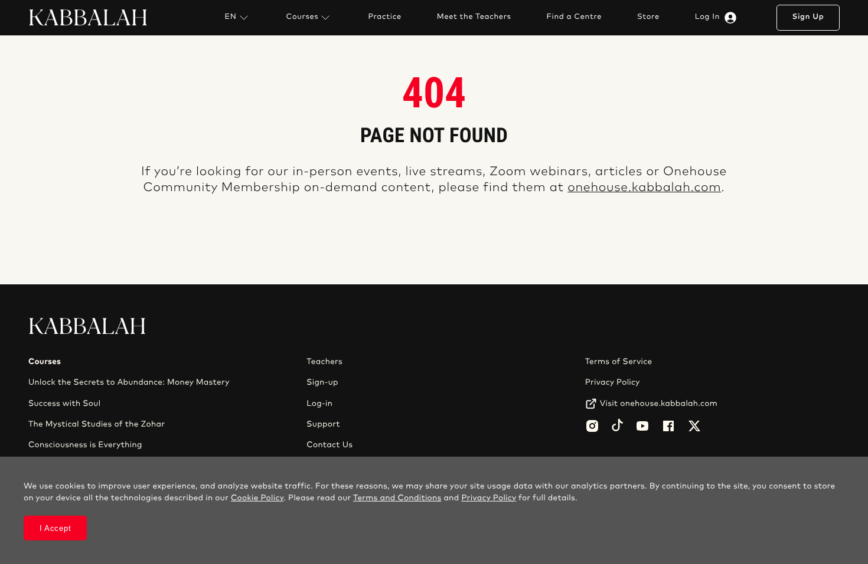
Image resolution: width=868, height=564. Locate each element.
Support (323, 424)
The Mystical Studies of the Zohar (96, 424)
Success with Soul (64, 403)
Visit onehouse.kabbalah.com (658, 403)
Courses (302, 17)
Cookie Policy (257, 498)
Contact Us (329, 445)
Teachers (324, 362)
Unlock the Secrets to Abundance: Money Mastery (129, 382)
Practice (384, 17)
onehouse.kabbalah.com (644, 188)
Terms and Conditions (397, 498)
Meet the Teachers (474, 17)
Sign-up (322, 382)
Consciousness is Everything (85, 445)
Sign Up (808, 17)
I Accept (55, 528)
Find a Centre (574, 17)
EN (230, 17)
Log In (707, 17)
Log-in (319, 403)
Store (648, 17)
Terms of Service (618, 362)
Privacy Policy (612, 382)
